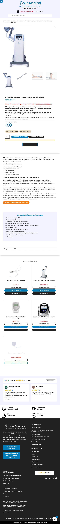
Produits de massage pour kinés (40, 436)
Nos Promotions (36, 427)
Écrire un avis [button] (50, 380)
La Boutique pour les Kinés (17, 21)
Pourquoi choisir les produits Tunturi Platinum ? (13, 511)
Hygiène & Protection (37, 444)
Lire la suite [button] (35, 399)
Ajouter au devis (36, 137)
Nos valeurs (34, 456)
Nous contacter (35, 467)
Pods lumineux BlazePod (10, 488)
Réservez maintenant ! (44, 104)
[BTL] (8, 125)
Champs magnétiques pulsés (37, 21)
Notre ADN (34, 454)
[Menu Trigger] (1, 1)
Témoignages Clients (37, 464)
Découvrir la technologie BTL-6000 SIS (16, 202)
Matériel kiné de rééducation (39, 439)
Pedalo (5, 493)
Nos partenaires (35, 459)
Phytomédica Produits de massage (13, 491)
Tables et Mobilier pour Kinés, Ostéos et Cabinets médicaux (42, 430)
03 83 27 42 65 (30, 9)
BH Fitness (6, 486)
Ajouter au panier (20, 137)
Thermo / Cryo (35, 442)
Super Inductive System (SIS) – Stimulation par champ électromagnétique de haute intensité (14, 506)
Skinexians (6, 483)
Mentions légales (28, 518)
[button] (44, 473)
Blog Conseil (34, 462)
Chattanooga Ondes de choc (11, 478)
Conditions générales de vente (14, 518)
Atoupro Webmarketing (42, 522)
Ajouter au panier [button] (16, 290)
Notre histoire (35, 451)
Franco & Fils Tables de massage (12, 475)
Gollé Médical (7, 21)
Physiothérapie (27, 21)
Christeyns (6, 496)
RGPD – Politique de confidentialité (44, 518)
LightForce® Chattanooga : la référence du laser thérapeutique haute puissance (15, 501)
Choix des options (16, 363)
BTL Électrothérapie (8, 480)
